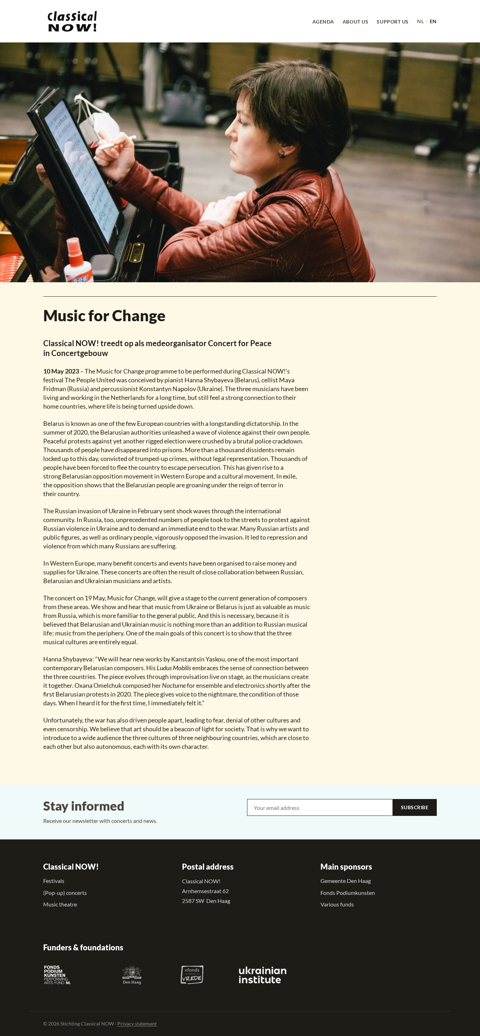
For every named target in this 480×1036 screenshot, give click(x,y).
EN (433, 21)
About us (355, 21)
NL (420, 21)
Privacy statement (137, 1024)
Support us (393, 21)
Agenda (323, 21)
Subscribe (415, 807)
